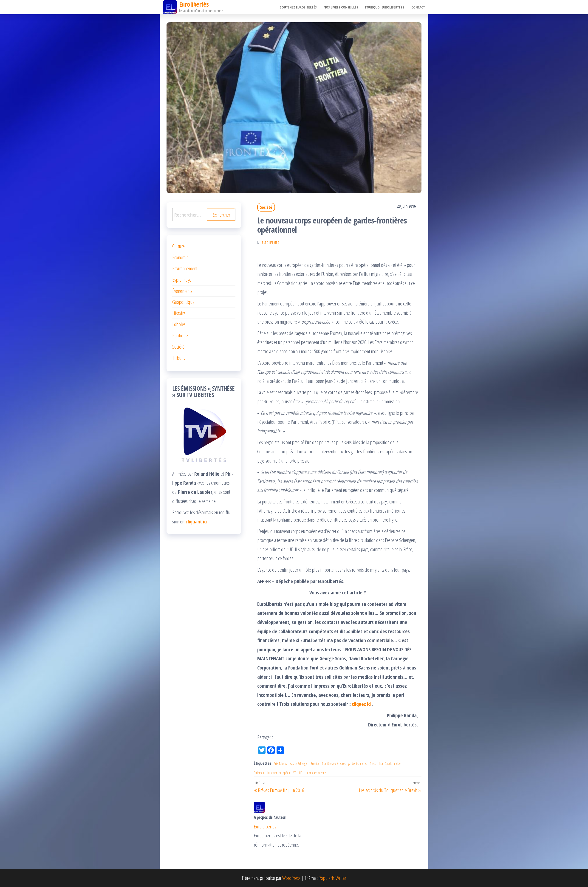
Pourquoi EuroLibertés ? (384, 7)
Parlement (259, 773)
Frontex (315, 763)
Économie (180, 257)
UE (300, 773)
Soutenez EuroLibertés (298, 7)
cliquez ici (361, 703)
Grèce (373, 763)
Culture (178, 246)
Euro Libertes (270, 242)
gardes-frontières (357, 763)
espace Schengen (298, 763)
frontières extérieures (333, 763)
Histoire (179, 313)
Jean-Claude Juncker (390, 763)
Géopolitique (183, 301)
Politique (180, 335)
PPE (294, 773)
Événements (182, 290)
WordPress (291, 877)
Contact (418, 7)
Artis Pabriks (280, 763)
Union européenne (315, 773)
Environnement (184, 268)
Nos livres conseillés (341, 7)
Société (266, 207)
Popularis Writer (332, 877)
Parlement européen (278, 773)
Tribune (179, 357)
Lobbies (179, 324)
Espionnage (181, 279)
